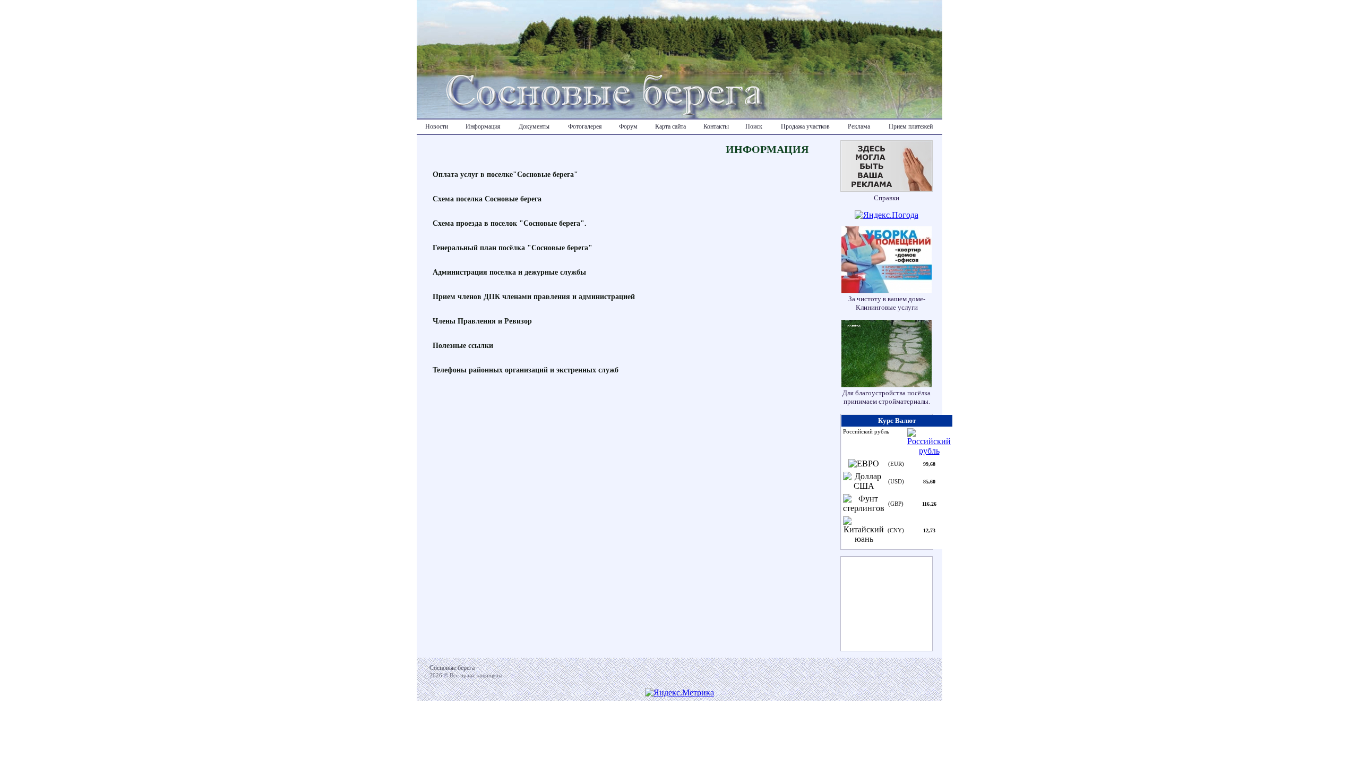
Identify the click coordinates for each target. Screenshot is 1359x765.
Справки (886, 198)
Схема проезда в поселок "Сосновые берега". (510, 223)
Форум (628, 126)
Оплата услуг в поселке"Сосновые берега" (505, 174)
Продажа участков (805, 126)
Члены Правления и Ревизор (482, 321)
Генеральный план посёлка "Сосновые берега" (512, 248)
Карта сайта (670, 126)
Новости (436, 126)
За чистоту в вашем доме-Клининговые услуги (886, 303)
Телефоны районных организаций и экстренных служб (525, 370)
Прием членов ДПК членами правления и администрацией (534, 297)
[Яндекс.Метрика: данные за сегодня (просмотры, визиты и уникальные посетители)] (679, 693)
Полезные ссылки (463, 346)
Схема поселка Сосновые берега (487, 199)
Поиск (753, 126)
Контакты (716, 126)
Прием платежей (911, 126)
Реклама (859, 126)
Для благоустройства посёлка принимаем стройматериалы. (886, 397)
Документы (534, 126)
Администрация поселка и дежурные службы (509, 272)
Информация (483, 126)
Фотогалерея (585, 126)
